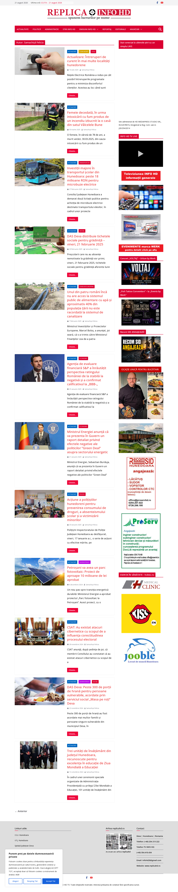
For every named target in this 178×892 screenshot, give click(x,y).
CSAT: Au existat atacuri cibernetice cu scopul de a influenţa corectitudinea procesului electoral (86, 633)
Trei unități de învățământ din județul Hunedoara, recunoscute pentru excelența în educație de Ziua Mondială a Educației (89, 759)
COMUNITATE (84, 51)
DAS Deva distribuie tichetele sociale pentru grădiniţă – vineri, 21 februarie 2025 (88, 240)
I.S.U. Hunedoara (22, 835)
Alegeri (16, 881)
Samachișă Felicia (88, 70)
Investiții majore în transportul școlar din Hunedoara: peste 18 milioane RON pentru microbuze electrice (83, 176)
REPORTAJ (107, 29)
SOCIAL (82, 231)
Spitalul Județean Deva (24, 845)
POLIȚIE (82, 494)
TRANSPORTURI (85, 163)
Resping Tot (32, 881)
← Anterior (21, 811)
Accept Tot (50, 881)
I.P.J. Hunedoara (21, 840)
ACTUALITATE (23, 29)
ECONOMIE (83, 358)
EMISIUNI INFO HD (87, 29)
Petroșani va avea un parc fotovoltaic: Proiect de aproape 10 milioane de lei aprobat (87, 573)
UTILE (93, 51)
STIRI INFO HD (69, 29)
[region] (34, 868)
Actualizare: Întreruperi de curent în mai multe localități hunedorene (88, 61)
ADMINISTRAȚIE (52, 29)
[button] (97, 29)
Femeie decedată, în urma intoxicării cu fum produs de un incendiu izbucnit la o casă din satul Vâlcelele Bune (89, 118)
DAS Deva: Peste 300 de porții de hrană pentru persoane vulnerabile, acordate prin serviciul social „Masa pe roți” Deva (89, 695)
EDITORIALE (120, 29)
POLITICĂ (37, 29)
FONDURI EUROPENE (87, 286)
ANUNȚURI (134, 29)
